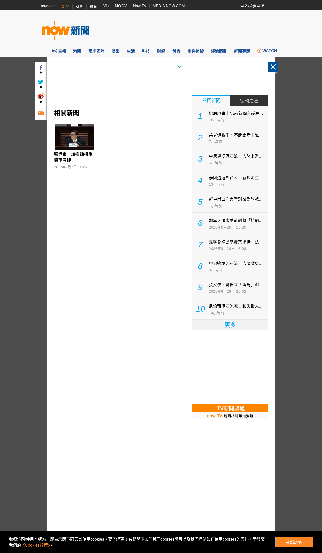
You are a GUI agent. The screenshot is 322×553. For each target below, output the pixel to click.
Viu (106, 6)
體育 (93, 6)
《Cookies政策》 (35, 545)
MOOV (121, 6)
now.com (48, 6)
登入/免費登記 (252, 6)
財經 (79, 6)
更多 (230, 325)
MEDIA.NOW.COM (169, 6)
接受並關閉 (294, 542)
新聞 (65, 6)
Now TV (139, 6)
